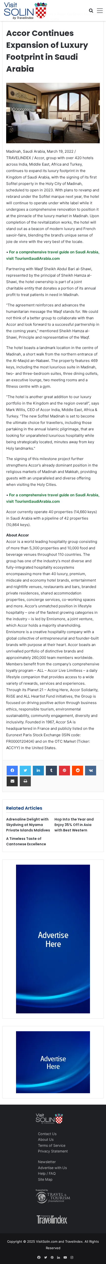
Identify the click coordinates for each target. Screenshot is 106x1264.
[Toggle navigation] (98, 10)
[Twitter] (25, 771)
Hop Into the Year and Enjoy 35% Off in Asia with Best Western (74, 825)
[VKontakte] (90, 771)
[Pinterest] (64, 771)
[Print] (25, 781)
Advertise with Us (52, 1168)
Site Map (45, 1179)
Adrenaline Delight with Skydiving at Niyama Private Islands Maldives (28, 825)
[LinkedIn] (38, 771)
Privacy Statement (53, 1151)
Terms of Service (51, 1145)
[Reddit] (77, 771)
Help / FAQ (47, 1173)
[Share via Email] (12, 781)
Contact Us (47, 1134)
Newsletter (47, 1162)
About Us (45, 1139)
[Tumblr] (51, 771)
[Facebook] (12, 771)
